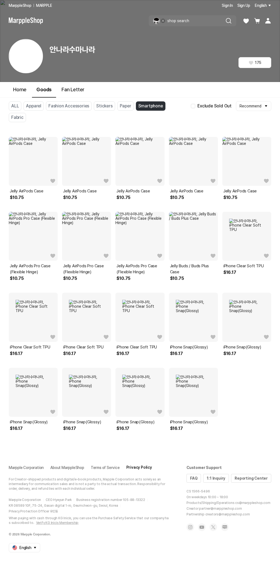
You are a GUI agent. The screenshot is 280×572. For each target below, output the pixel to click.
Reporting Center (251, 478)
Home (20, 89)
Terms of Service (105, 467)
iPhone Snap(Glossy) (189, 347)
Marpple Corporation (26, 467)
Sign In (227, 5)
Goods (44, 89)
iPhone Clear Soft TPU (243, 265)
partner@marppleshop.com (220, 509)
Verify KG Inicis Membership (57, 523)
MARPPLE (44, 5)
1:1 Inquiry (216, 478)
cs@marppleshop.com (252, 503)
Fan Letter (73, 89)
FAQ (193, 478)
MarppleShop (20, 5)
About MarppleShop (67, 467)
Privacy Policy (139, 467)
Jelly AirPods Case (26, 191)
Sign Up (243, 5)
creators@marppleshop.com (227, 514)
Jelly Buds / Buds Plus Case (189, 268)
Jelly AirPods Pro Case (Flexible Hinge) (30, 268)
